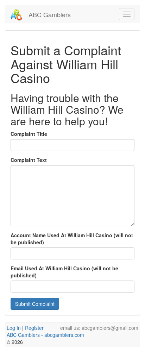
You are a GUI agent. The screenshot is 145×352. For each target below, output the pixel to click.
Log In (14, 327)
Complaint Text (29, 159)
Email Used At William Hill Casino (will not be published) (64, 272)
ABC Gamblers (49, 14)
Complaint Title (29, 133)
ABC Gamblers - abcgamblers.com (45, 334)
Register (34, 327)
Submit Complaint (35, 303)
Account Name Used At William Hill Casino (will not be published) (72, 239)
